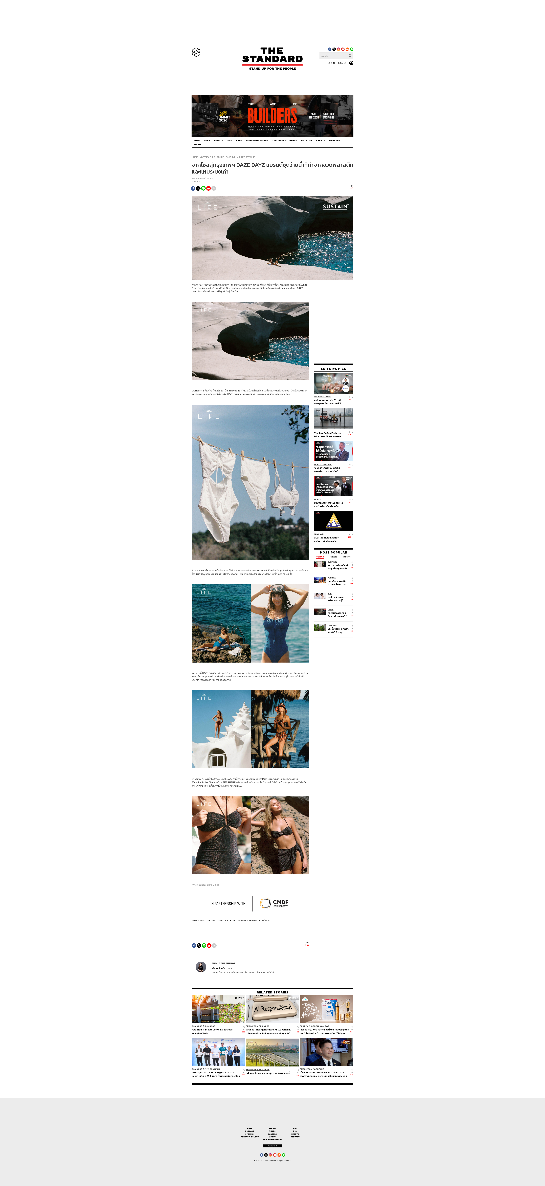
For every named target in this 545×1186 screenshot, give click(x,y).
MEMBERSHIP (272, 1146)
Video (272, 1131)
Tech (328, 397)
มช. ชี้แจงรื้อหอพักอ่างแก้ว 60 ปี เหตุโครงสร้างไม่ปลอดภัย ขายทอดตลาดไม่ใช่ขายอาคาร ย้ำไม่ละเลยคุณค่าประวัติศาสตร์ (339, 630)
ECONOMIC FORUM (257, 140)
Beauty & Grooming (311, 1026)
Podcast (249, 1131)
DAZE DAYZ (231, 920)
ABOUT (197, 145)
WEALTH (218, 140)
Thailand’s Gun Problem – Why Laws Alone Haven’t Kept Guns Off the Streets (328, 434)
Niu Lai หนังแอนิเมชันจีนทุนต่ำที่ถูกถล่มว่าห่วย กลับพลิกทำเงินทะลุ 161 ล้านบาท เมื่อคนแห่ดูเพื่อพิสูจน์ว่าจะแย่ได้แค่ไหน (338, 567)
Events (295, 1134)
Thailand (327, 464)
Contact (295, 1137)
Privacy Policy (250, 1137)
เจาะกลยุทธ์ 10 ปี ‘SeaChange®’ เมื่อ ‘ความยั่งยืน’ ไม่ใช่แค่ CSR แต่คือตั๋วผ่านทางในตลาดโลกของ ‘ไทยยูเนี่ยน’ (216, 1074)
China (330, 610)
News (249, 1128)
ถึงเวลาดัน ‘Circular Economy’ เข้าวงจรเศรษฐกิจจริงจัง (212, 1031)
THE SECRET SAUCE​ (284, 140)
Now (295, 1131)
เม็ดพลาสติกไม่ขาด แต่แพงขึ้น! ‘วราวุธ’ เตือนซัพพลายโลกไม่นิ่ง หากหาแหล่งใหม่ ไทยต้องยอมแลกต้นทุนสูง (323, 1074)
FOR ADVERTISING (272, 1139)
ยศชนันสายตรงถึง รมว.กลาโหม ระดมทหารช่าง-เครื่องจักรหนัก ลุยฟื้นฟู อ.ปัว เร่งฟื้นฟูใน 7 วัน (338, 583)
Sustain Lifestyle (216, 920)
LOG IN (331, 63)
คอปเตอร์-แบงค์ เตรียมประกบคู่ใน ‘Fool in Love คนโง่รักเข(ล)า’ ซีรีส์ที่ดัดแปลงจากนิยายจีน (339, 598)
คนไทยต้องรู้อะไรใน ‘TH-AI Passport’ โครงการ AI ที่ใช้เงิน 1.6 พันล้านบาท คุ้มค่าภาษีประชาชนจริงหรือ (328, 402)
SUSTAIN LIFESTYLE (240, 157)
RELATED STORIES (272, 992)
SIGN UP (342, 63)
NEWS (207, 140)
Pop (295, 1128)
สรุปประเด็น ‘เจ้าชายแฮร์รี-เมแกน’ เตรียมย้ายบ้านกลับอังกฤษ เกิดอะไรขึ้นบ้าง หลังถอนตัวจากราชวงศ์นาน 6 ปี (328, 504)
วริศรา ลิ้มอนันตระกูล (204, 178)
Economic (319, 397)
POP (229, 140)
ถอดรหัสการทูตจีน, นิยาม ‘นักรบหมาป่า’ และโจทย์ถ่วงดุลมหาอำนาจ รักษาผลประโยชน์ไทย (337, 614)
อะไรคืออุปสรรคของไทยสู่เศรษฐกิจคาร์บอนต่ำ (268, 1073)
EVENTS (320, 140)
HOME (197, 140)
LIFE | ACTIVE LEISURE (208, 157)
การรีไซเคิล (265, 920)
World (317, 464)
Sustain (202, 920)
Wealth (272, 1128)
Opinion (249, 1134)
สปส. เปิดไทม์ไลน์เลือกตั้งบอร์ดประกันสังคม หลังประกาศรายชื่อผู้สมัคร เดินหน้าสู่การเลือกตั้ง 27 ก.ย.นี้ (327, 539)
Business (332, 562)
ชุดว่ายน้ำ (243, 920)
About (272, 1137)
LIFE (239, 140)
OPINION (306, 140)
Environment (212, 1069)
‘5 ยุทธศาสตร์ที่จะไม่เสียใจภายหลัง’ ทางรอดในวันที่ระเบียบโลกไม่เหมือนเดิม (327, 469)
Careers (272, 1134)
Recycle (253, 920)
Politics (332, 578)
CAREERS (334, 140)
